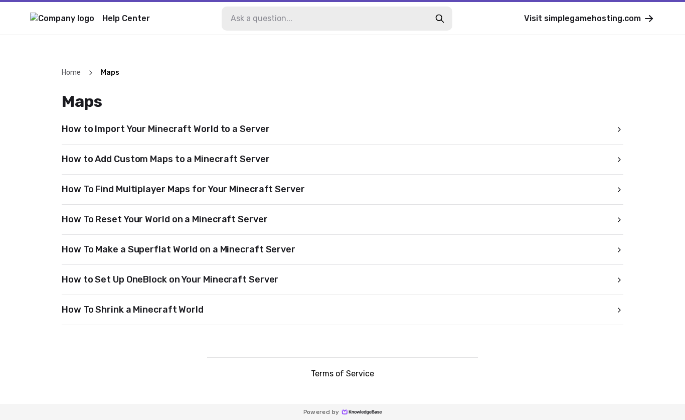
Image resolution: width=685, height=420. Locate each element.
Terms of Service (342, 373)
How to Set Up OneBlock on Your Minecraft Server (170, 279)
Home (71, 72)
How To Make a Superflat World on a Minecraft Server (178, 249)
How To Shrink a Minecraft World (133, 309)
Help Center (126, 18)
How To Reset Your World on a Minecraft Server (165, 219)
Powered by (321, 411)
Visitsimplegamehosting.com (582, 18)
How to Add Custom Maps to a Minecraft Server (166, 159)
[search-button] (440, 18)
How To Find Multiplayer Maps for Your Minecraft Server (183, 189)
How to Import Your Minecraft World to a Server (165, 128)
